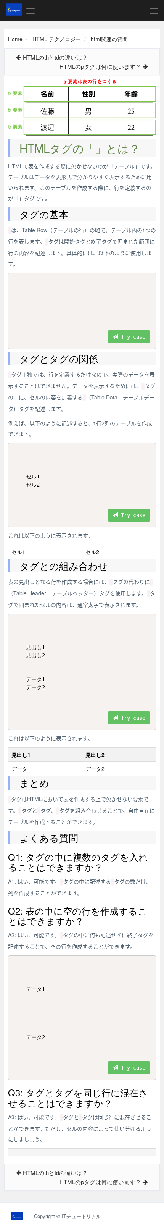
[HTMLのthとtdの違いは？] (18, 57)
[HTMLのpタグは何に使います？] (145, 66)
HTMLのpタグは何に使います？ (100, 66)
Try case (131, 337)
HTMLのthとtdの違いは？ (55, 57)
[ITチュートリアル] (14, 9)
